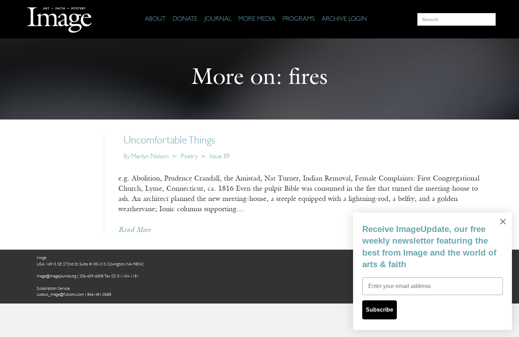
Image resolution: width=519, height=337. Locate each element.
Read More (134, 230)
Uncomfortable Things (169, 140)
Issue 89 (220, 157)
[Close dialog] (503, 221)
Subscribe (379, 310)
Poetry (189, 157)
